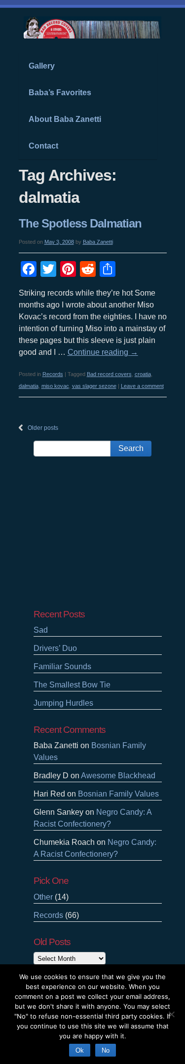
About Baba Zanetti (65, 119)
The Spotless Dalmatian (80, 223)
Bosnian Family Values (118, 794)
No (106, 1050)
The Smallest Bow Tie (72, 685)
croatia (143, 374)
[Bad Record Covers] (93, 33)
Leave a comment (142, 386)
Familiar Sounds (62, 666)
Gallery (42, 66)
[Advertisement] (98, 532)
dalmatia (28, 386)
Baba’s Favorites (60, 92)
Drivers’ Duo (55, 648)
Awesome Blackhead (118, 775)
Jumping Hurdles (63, 703)
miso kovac (55, 386)
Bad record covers (109, 374)
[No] (171, 1013)
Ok (79, 1050)
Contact (43, 146)
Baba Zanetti (98, 242)
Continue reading (103, 352)
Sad (41, 630)
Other (43, 897)
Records (52, 374)
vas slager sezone (94, 386)
